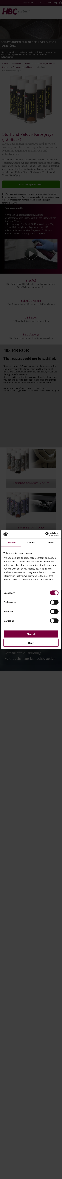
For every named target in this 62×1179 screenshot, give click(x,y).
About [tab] (51, 542)
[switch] (54, 602)
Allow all (31, 634)
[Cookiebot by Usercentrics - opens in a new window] (45, 534)
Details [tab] (31, 542)
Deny (31, 643)
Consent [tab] (11, 542)
